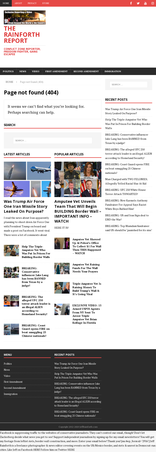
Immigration (113, 71)
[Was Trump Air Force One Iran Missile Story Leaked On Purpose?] (27, 179)
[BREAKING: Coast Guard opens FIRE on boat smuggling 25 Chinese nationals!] (11, 329)
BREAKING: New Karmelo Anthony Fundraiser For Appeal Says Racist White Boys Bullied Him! (126, 205)
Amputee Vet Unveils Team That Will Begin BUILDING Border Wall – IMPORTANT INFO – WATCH (77, 211)
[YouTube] (145, 3)
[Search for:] (53, 140)
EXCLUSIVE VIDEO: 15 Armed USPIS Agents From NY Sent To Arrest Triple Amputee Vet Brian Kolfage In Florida (86, 313)
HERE (71, 449)
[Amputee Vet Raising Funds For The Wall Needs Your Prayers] (62, 268)
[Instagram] (152, 3)
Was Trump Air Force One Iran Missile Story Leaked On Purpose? (25, 206)
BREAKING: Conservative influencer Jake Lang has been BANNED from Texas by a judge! (35, 276)
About (18, 3)
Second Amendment (86, 71)
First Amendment (56, 71)
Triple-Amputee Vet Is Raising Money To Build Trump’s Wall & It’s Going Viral (86, 289)
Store (45, 3)
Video (35, 71)
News (22, 71)
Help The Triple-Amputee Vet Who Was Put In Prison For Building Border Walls (36, 252)
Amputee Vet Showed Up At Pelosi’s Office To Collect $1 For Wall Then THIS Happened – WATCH (86, 246)
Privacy (32, 3)
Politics (8, 71)
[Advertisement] (104, 37)
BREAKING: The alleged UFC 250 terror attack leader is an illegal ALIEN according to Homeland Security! (36, 305)
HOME (6, 3)
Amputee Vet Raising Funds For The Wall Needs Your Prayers (86, 268)
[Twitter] (138, 3)
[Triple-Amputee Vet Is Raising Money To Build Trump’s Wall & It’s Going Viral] (62, 287)
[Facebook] (131, 3)
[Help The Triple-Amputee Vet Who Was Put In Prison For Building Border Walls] (11, 250)
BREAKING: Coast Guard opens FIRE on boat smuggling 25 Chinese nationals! (36, 330)
